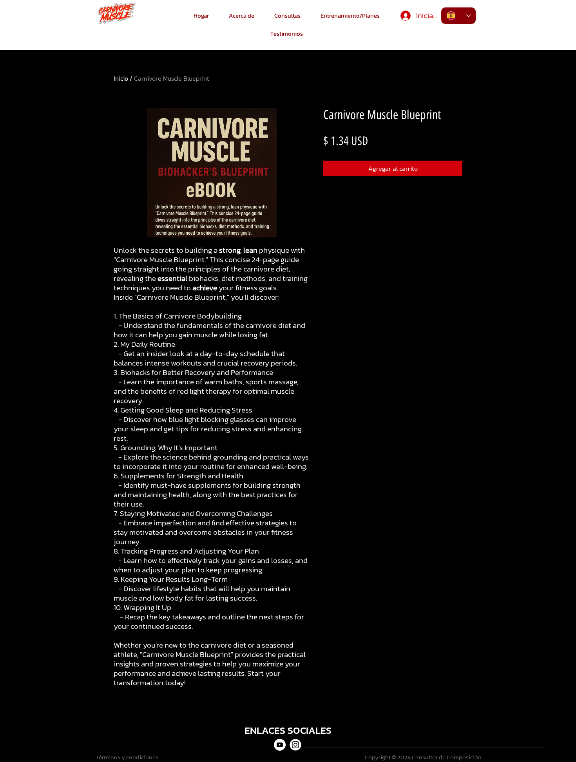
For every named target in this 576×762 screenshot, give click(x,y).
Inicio (121, 78)
